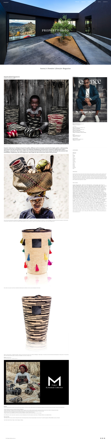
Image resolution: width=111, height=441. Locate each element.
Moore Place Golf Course (84, 202)
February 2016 (88, 178)
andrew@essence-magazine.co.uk (79, 129)
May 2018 (84, 175)
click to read (77, 76)
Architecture (74, 153)
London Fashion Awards (78, 201)
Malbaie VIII (98, 201)
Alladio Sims (74, 152)
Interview (91, 198)
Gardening (104, 194)
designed (79, 192)
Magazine (84, 1)
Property (90, 1)
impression (102, 197)
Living (98, 200)
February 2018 (95, 175)
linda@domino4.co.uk (78, 135)
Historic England (88, 196)
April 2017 (101, 176)
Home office (98, 196)
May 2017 (98, 176)
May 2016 (77, 178)
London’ (83, 201)
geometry (81, 195)
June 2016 (74, 178)
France (92, 194)
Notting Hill (90, 203)
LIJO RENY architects (92, 200)
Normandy (81, 203)
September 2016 (97, 177)
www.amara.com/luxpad (56, 417)
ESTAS (99, 193)
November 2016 (88, 177)
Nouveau (94, 203)
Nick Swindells (78, 203)
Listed (96, 200)
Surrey (92, 207)
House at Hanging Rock (76, 197)
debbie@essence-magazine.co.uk (79, 131)
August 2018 (74, 175)
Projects (74, 165)
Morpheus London (89, 202)
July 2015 (84, 179)
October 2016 (93, 177)
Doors (90, 192)
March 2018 (90, 175)
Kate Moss (80, 199)
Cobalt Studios (85, 190)
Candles (74, 156)
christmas (102, 189)
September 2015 (76, 179)
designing (83, 192)
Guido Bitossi (75, 196)
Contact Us (105, 1)
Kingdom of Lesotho (94, 199)
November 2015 (102, 178)
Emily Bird (88, 193)
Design (77, 192)
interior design (84, 198)
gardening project (76, 195)
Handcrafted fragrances (12, 77)
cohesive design (90, 190)
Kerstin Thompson (84, 199)
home (95, 196)
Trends (97, 209)
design (74, 192)
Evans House (102, 193)
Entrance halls (95, 193)
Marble (74, 164)
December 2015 (97, 178)
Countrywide (85, 191)
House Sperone (92, 197)
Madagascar (91, 201)
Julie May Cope (76, 199)
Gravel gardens (85, 195)
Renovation (74, 167)
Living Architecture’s (102, 200)
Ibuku (100, 197)
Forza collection (88, 194)
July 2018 (78, 175)
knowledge (99, 199)
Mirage (75, 202)
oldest (96, 203)
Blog (95, 1)
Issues (99, 1)
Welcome (77, 1)
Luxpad (85, 201)
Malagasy (95, 201)
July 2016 (105, 177)
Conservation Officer (76, 191)
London (74, 201)
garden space (99, 194)
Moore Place (78, 202)
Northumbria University (86, 203)
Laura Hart (77, 200)
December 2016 (83, 177)
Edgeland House (81, 193)
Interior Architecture (78, 198)
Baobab (13, 78)
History (92, 196)
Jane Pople (95, 198)
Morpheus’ (93, 202)
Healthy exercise (83, 196)
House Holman (82, 197)
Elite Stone (85, 193)
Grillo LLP (97, 195)
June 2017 (95, 176)
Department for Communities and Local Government (97, 191)
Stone (73, 168)
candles (86, 188)
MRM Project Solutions (100, 202)
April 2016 (80, 178)
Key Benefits (89, 199)
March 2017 (105, 176)
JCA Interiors (99, 198)
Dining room (87, 192)
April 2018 (87, 175)
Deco (88, 191)
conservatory (81, 191)
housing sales (96, 197)
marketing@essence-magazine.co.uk (80, 127)
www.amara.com (9, 357)
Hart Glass (78, 196)
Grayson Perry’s (90, 195)
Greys (94, 195)
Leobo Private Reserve (82, 200)
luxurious (88, 201)
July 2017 (92, 176)
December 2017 (103, 175)
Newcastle (74, 203)
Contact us (14, 438)
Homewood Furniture (103, 196)
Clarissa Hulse (80, 190)
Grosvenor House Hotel (102, 195)
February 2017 (75, 177)
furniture (95, 194)
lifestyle (87, 200)
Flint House (84, 194)
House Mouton (87, 197)
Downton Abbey (94, 192)
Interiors (74, 163)
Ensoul (92, 193)
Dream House (99, 192)
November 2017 (75, 176)
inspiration (74, 198)
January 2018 (99, 175)
